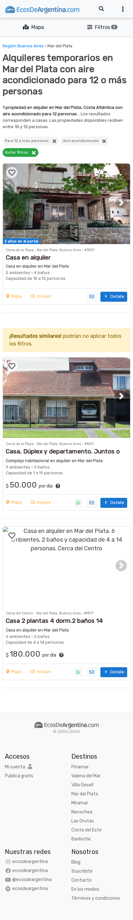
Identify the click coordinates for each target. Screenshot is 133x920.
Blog (75, 862)
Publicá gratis (19, 776)
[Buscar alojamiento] (101, 9)
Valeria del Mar (86, 776)
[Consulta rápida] (92, 297)
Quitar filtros (18, 152)
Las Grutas (82, 821)
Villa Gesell (82, 785)
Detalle (116, 296)
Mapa (36, 27)
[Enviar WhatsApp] (78, 503)
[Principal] (66, 724)
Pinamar (80, 767)
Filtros (104, 27)
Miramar (79, 803)
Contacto (81, 880)
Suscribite (82, 871)
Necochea (81, 812)
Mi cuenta (15, 767)
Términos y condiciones (95, 898)
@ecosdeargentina (32, 879)
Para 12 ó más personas (28, 140)
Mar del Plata (84, 794)
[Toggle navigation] (123, 9)
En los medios (85, 889)
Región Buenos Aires (23, 45)
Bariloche (81, 839)
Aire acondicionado (82, 140)
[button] (121, 202)
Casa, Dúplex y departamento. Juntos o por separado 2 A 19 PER (63, 455)
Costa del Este (86, 830)
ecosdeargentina (30, 861)
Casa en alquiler (28, 257)
